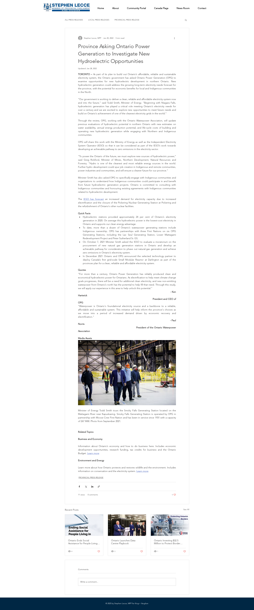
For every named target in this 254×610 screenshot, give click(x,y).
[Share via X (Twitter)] (86, 486)
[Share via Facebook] (79, 486)
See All (186, 509)
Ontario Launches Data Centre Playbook (123, 542)
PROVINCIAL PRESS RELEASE (127, 20)
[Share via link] (98, 486)
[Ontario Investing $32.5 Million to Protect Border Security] (170, 525)
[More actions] (174, 38)
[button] (186, 20)
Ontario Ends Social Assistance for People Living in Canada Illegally (84, 542)
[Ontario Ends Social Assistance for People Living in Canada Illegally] (84, 525)
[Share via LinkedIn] (92, 486)
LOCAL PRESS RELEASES (98, 20)
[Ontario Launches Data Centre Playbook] (127, 525)
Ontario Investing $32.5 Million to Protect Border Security (167, 542)
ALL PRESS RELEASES (74, 20)
